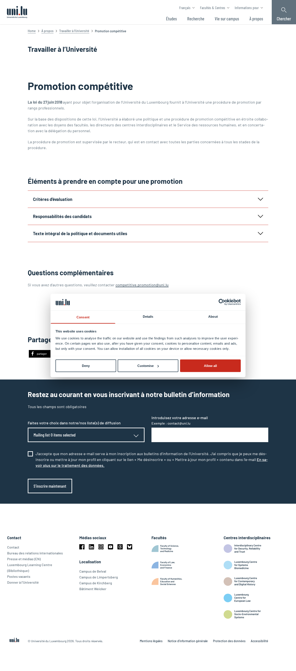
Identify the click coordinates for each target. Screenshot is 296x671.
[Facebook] (82, 546)
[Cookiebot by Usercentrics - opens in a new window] (222, 302)
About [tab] (213, 316)
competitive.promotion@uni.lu (142, 284)
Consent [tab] (82, 317)
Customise (145, 366)
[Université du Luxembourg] (17, 12)
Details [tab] (148, 316)
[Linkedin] (91, 546)
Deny (86, 366)
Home (32, 31)
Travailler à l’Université (74, 31)
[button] (42, 354)
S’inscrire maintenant (50, 486)
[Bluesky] (129, 546)
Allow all (210, 366)
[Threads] (120, 546)
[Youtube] (110, 546)
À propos (47, 31)
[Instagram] (101, 546)
